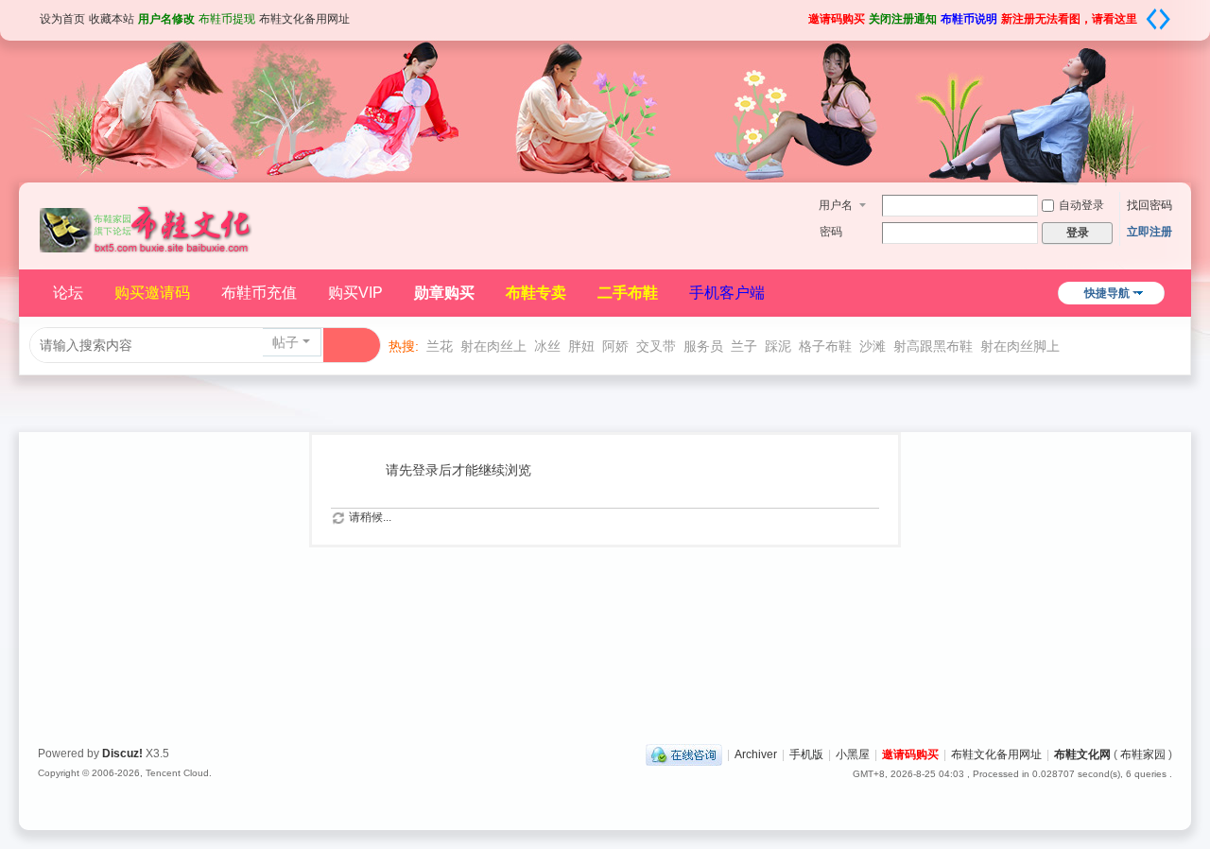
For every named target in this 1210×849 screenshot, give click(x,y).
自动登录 (1081, 205)
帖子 (285, 342)
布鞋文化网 (1082, 754)
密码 (831, 231)
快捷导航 (1107, 293)
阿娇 (615, 346)
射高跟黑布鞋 (933, 346)
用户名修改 (166, 19)
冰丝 (547, 346)
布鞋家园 (1143, 754)
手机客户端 (727, 293)
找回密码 (1149, 205)
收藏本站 (111, 19)
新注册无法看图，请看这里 (1069, 19)
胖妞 (581, 346)
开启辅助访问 (801, 13)
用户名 (836, 205)
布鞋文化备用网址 (304, 19)
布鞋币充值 (259, 293)
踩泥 (778, 346)
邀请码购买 (836, 19)
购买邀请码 (152, 293)
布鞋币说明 (969, 19)
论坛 (68, 293)
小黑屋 (853, 754)
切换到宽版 (1158, 19)
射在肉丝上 (493, 346)
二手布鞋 (627, 293)
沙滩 (872, 346)
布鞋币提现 (227, 19)
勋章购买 (444, 293)
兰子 (744, 346)
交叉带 (656, 346)
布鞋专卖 (536, 293)
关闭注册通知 (903, 19)
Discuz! (122, 753)
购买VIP (355, 293)
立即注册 (1149, 231)
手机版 (806, 754)
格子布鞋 (825, 346)
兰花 (439, 346)
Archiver (756, 754)
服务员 (703, 346)
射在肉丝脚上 (1020, 346)
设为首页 (62, 19)
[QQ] (684, 754)
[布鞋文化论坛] (146, 219)
